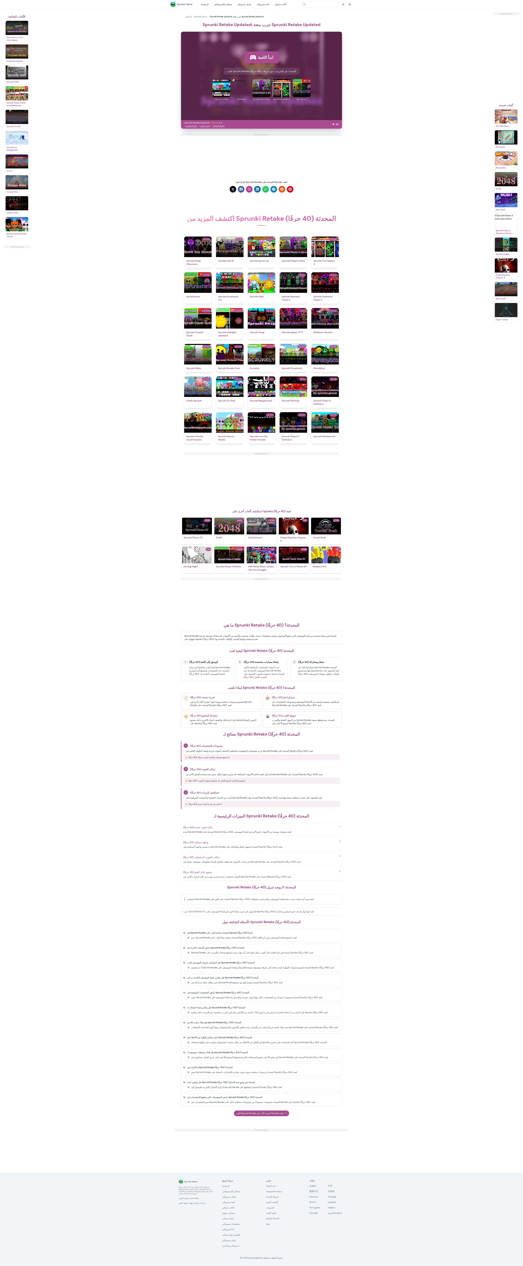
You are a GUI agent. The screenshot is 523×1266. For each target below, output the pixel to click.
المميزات (270, 1207)
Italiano (331, 1207)
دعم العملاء (271, 1185)
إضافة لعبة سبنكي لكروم (189, 1198)
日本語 (331, 1191)
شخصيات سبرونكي (231, 1223)
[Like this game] (333, 124)
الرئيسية (205, 4)
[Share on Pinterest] (290, 189)
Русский (313, 1213)
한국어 (312, 1202)
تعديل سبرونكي (244, 4)
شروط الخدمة (272, 1196)
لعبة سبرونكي (263, 4)
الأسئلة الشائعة (272, 1218)
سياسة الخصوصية (274, 1191)
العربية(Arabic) (335, 1213)
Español (332, 1202)
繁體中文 (313, 1191)
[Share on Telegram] (273, 189)
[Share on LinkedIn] (257, 189)
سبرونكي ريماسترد (230, 1245)
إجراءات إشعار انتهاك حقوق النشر (192, 1203)
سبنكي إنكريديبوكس (223, 4)
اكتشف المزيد (272, 1202)
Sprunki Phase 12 (197, 911)
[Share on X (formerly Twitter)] (233, 189)
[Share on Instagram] (249, 189)
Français (332, 1196)
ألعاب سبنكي (280, 4)
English (312, 1185)
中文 (330, 1185)
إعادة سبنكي (228, 1218)
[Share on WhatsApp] (265, 189)
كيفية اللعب (271, 1213)
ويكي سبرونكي (229, 1240)
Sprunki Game (201, 16)
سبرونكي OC (228, 1229)
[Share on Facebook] (241, 189)
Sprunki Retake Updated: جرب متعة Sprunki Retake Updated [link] (237, 16)
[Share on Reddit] (282, 189)
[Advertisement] (17, 289)
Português (314, 1207)
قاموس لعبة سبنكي (231, 1234)
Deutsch (313, 1196)
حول (268, 1223)
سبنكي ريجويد (228, 1213)
